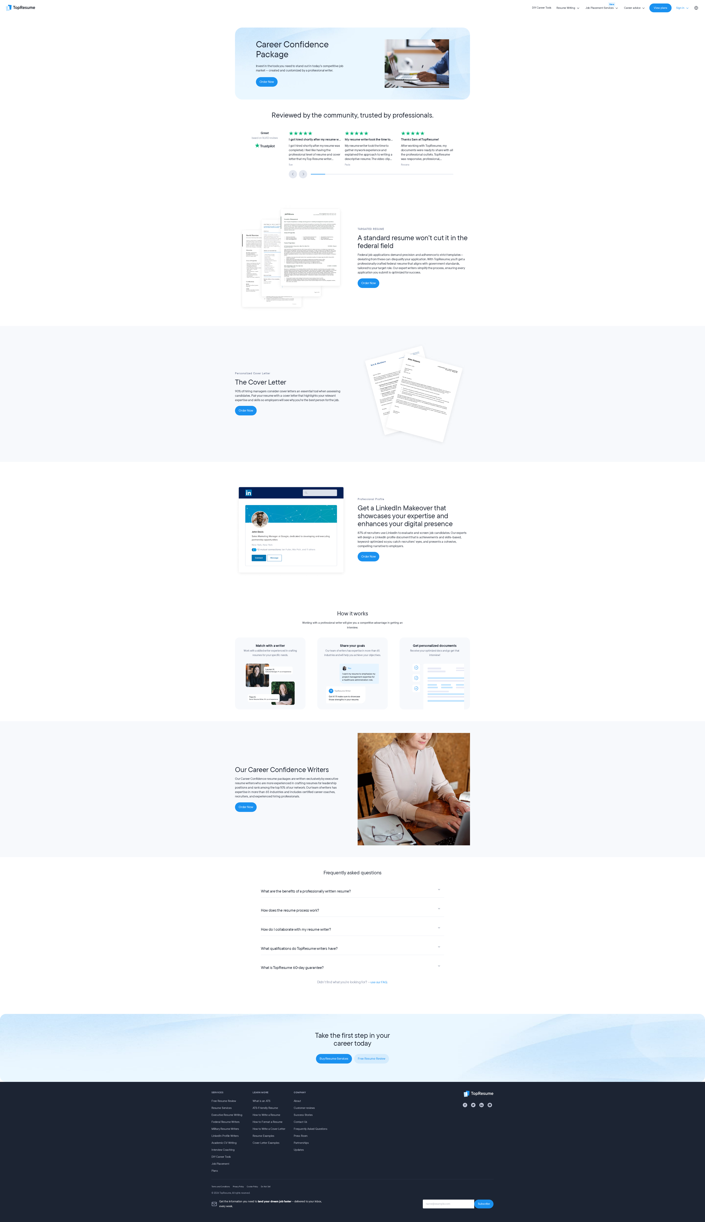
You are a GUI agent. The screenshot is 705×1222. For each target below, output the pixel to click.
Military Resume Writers (225, 1129)
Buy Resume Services (334, 1059)
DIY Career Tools (541, 8)
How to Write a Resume (266, 1115)
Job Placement (220, 1164)
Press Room (301, 1136)
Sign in (680, 8)
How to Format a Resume (267, 1122)
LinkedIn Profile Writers (225, 1136)
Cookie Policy (252, 1186)
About (297, 1101)
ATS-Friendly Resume (265, 1108)
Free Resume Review (371, 1059)
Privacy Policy (238, 1186)
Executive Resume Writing (227, 1115)
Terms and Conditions (221, 1186)
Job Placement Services (599, 8)
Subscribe (484, 1204)
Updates (299, 1150)
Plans (215, 1171)
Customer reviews (304, 1108)
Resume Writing (565, 8)
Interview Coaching (223, 1150)
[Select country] (696, 8)
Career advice (632, 8)
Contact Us (300, 1122)
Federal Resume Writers (226, 1122)
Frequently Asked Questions (310, 1129)
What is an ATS (261, 1101)
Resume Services (222, 1108)
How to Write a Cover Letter (269, 1129)
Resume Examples (263, 1136)
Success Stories (303, 1115)
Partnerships (301, 1143)
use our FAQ (378, 982)
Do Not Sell (265, 1186)
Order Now (267, 82)
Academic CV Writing (224, 1143)
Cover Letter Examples (266, 1143)
